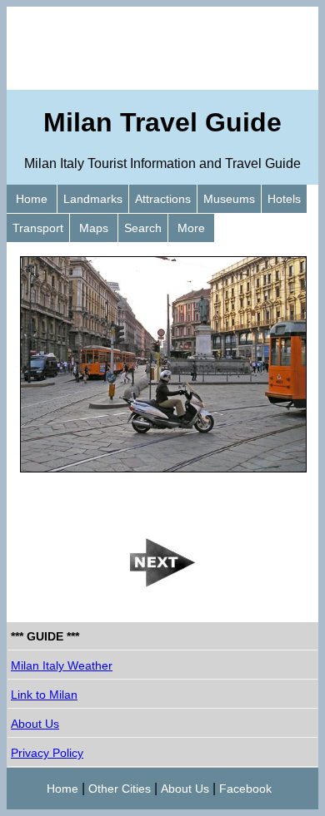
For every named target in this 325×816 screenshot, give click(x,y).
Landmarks (92, 198)
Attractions (163, 198)
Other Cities (119, 788)
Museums (229, 198)
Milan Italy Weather (61, 665)
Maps (94, 228)
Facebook (245, 788)
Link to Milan (44, 694)
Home (31, 198)
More (191, 228)
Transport (37, 228)
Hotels (284, 198)
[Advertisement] (162, 48)
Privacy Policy (47, 752)
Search (143, 228)
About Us (35, 723)
